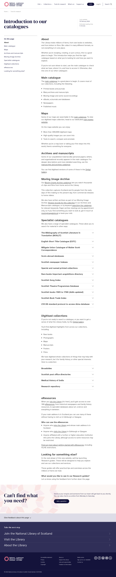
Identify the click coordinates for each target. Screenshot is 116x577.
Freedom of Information (65, 564)
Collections (47, 4)
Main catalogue (9, 46)
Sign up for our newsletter (84, 560)
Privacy (42, 560)
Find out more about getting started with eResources (62, 445)
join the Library (56, 402)
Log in (98, 4)
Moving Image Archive (12, 57)
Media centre (80, 557)
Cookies (43, 562)
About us (61, 557)
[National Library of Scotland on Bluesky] (103, 558)
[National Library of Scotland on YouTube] (106, 558)
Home (6, 11)
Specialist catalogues (12, 60)
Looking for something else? (14, 71)
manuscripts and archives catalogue (55, 165)
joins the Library (60, 425)
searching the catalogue (82, 206)
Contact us (80, 562)
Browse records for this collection (61, 203)
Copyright (43, 564)
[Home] (14, 4)
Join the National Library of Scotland (28, 533)
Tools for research (60, 4)
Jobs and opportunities (65, 562)
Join (90, 4)
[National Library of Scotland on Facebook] (99, 558)
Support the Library (64, 560)
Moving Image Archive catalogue (58, 183)
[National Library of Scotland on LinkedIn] (110, 558)
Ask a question (61, 501)
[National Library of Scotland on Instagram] (95, 558)
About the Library (15, 545)
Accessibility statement (46, 557)
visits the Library (60, 432)
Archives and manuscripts (13, 53)
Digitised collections (11, 64)
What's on (71, 4)
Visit (39, 4)
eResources (8, 67)
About (6, 42)
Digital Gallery (78, 322)
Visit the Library (14, 539)
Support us (80, 4)
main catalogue (51, 81)
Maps (6, 50)
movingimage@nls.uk (49, 213)
